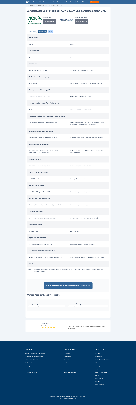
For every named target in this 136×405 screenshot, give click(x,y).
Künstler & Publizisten (69, 369)
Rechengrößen (98, 356)
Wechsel (77, 1)
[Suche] (131, 1)
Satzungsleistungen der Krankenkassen (34, 356)
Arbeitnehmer (67, 353)
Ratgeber (84, 1)
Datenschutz (69, 396)
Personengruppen (69, 349)
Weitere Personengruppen (70, 372)
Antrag (50, 31)
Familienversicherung (30, 362)
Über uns (75, 396)
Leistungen (28, 349)
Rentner (65, 366)
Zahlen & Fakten (100, 349)
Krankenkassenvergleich (63, 1)
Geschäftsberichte (99, 378)
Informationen (32, 31)
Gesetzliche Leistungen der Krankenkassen (35, 353)
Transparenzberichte (99, 384)
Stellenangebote (82, 396)
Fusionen (97, 375)
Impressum (52, 396)
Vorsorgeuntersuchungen (31, 372)
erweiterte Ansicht (68, 285)
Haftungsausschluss (60, 396)
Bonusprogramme (29, 366)
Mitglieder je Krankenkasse (101, 372)
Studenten (66, 359)
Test (54, 1)
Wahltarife (27, 369)
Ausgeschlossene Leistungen (31, 359)
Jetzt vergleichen (94, 1)
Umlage (96, 362)
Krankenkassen (47, 1)
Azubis (65, 362)
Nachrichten (97, 353)
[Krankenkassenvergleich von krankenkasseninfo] (34, 2)
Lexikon (96, 369)
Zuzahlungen (98, 366)
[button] (52, 2)
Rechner (72, 1)
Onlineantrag (42, 31)
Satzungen (97, 381)
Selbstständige (67, 356)
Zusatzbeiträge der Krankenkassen (103, 359)
